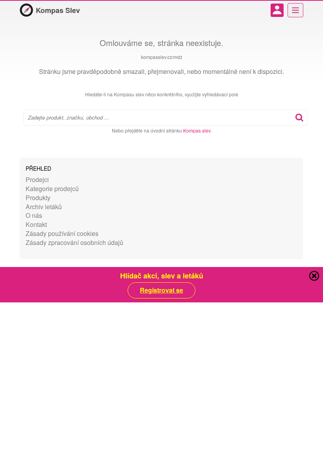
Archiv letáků (44, 206)
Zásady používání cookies (62, 233)
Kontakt (36, 224)
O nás (34, 215)
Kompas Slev (58, 10)
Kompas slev (196, 130)
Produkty (38, 197)
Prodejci (37, 179)
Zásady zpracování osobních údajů (74, 242)
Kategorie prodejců (52, 188)
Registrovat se (161, 290)
